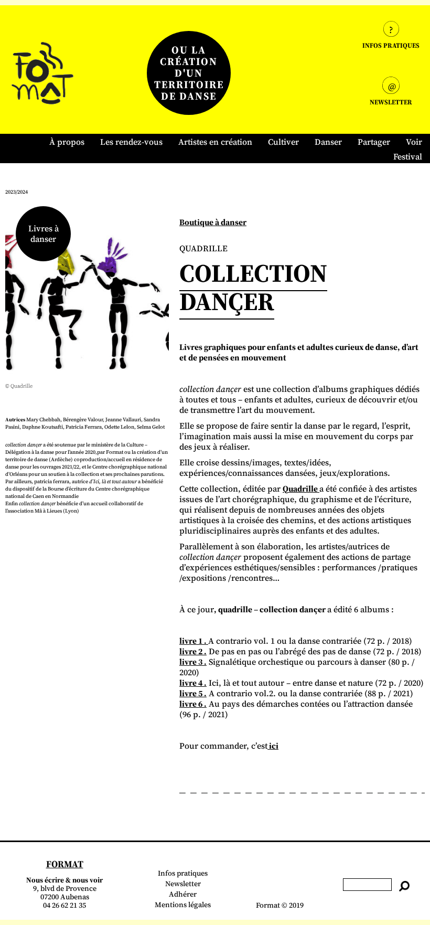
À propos (66, 141)
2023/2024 (16, 191)
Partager (374, 141)
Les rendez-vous (131, 141)
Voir (414, 141)
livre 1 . (193, 640)
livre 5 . (193, 693)
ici (272, 745)
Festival (407, 156)
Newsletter (183, 883)
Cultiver (283, 141)
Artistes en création (215, 141)
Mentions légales (183, 904)
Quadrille (301, 488)
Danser (328, 141)
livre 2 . (193, 651)
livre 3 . (193, 661)
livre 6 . (193, 703)
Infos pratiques (183, 873)
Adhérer (183, 894)
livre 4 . (193, 682)
